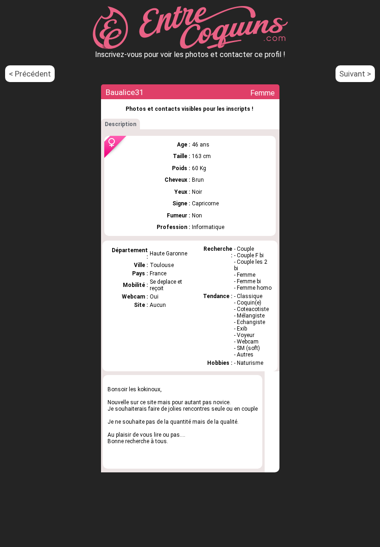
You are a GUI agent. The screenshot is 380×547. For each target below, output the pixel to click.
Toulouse (162, 265)
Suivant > (355, 73)
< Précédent (30, 73)
